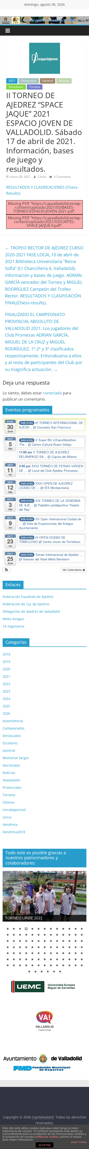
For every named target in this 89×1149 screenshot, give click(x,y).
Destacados (29, 81)
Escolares (10, 743)
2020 (6, 669)
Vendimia (10, 824)
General (47, 81)
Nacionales (11, 765)
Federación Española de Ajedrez (28, 596)
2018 (6, 654)
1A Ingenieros (13, 626)
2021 (12, 81)
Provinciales (12, 787)
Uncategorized (14, 809)
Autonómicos (13, 721)
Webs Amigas (13, 619)
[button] (6, 569)
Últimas (9, 802)
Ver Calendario (72, 570)
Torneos (34, 87)
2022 (6, 684)
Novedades (16, 87)
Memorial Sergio (16, 758)
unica (7, 817)
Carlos (42, 177)
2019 (6, 661)
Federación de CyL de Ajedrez (26, 604)
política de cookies (47, 1136)
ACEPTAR (45, 1145)
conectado (52, 393)
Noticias (64, 81)
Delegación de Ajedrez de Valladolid (31, 611)
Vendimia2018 (14, 832)
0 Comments (62, 177)
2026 (6, 713)
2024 (6, 698)
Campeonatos (13, 728)
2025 (6, 706)
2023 (6, 691)
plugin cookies (79, 1142)
